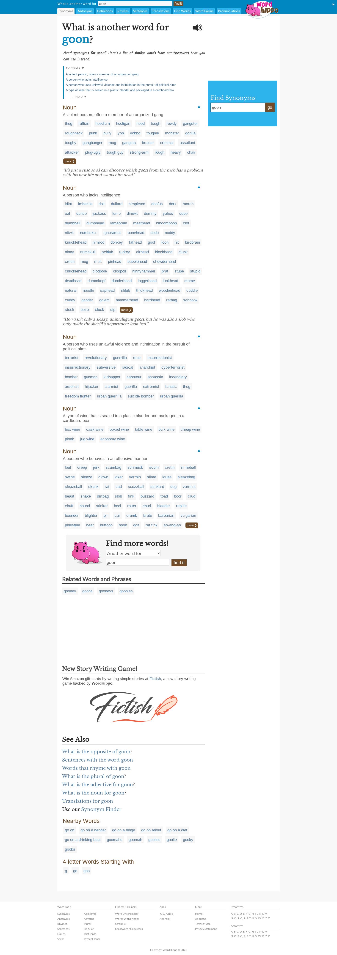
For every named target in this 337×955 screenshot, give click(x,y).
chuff (69, 506)
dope (183, 213)
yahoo (168, 213)
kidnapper (112, 377)
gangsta (129, 143)
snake (85, 496)
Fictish (155, 679)
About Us (200, 918)
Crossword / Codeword (129, 929)
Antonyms (85, 11)
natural (71, 290)
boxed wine (119, 429)
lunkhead (170, 281)
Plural (87, 923)
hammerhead (127, 300)
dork (173, 204)
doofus (157, 204)
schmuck (135, 467)
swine (70, 477)
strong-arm (139, 152)
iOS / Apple (166, 913)
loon (164, 242)
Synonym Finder (101, 809)
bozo (84, 309)
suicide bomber (141, 396)
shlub (125, 290)
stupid (195, 271)
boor (178, 496)
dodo (154, 233)
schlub (107, 252)
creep (82, 467)
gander (87, 300)
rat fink (151, 525)
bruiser (148, 143)
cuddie (192, 290)
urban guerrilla (109, 396)
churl (147, 506)
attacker (72, 152)
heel (117, 506)
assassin (155, 377)
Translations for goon (87, 801)
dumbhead (95, 223)
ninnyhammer (143, 271)
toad (164, 496)
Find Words (182, 11)
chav (191, 152)
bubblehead (137, 261)
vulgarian (188, 515)
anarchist (147, 367)
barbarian (166, 515)
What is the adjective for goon (97, 784)
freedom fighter (78, 396)
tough (155, 123)
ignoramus (113, 233)
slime (151, 477)
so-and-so (172, 525)
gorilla (190, 133)
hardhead (152, 300)
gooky (188, 840)
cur (117, 515)
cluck (99, 309)
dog (173, 486)
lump (116, 213)
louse (166, 477)
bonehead (136, 233)
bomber (71, 377)
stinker (102, 506)
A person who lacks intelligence (87, 79)
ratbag (171, 300)
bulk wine (166, 429)
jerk (96, 467)
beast (69, 496)
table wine (143, 429)
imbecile (85, 204)
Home (198, 913)
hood (140, 123)
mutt (98, 261)
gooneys (106, 591)
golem (104, 300)
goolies (154, 840)
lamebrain (118, 223)
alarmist (111, 386)
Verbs (60, 939)
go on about (151, 830)
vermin (135, 477)
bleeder (163, 506)
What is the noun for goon (93, 793)
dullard (116, 204)
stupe (179, 271)
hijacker (91, 386)
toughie (152, 133)
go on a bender (93, 830)
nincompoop (166, 223)
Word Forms (204, 11)
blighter (91, 515)
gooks (70, 849)
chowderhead (164, 261)
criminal (167, 143)
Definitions (105, 11)
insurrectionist (160, 358)
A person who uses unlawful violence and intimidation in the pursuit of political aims (121, 85)
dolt (102, 204)
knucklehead (75, 242)
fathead (135, 242)
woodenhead (169, 290)
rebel (137, 358)
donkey (116, 242)
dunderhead (122, 281)
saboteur (134, 377)
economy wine (112, 439)
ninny (69, 252)
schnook (190, 300)
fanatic (171, 386)
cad (119, 486)
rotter (131, 506)
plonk (69, 439)
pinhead (114, 261)
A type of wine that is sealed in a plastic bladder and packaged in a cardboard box (120, 90)
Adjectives (90, 913)
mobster (172, 133)
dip (112, 309)
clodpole (100, 271)
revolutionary (96, 358)
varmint (189, 486)
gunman (90, 377)
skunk (93, 486)
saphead (107, 290)
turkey (124, 252)
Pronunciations (229, 11)
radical (127, 367)
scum (154, 467)
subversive (106, 367)
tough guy (115, 152)
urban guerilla (171, 396)
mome (189, 281)
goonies (126, 591)
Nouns (61, 934)
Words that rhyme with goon (96, 768)
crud (191, 496)
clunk (183, 252)
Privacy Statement (206, 929)
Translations (160, 11)
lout (68, 467)
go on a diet (177, 830)
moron (188, 204)
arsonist (72, 386)
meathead (141, 223)
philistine (72, 525)
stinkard (157, 486)
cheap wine (190, 429)
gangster (190, 123)
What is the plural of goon (93, 776)
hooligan (123, 123)
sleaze (86, 477)
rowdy (171, 123)
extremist (151, 386)
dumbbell (72, 223)
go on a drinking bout (83, 840)
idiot (68, 204)
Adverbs (89, 918)
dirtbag (103, 496)
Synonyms (66, 11)
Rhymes (123, 11)
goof (151, 242)
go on (69, 830)
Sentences (140, 11)
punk (93, 133)
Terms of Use (202, 923)
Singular (89, 929)
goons (87, 591)
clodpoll (119, 271)
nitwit (69, 233)
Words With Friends (127, 918)
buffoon (106, 525)
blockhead (163, 252)
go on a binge (123, 830)
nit (177, 242)
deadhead (73, 281)
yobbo (135, 133)
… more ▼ (78, 96)
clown (103, 477)
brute (147, 515)
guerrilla (120, 358)
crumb (131, 515)
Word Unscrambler (126, 913)
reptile (181, 506)
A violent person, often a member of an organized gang (102, 74)
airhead (142, 252)
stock (69, 309)
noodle (88, 290)
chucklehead (75, 271)
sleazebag (186, 477)
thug (68, 123)
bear (90, 525)
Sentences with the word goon (97, 760)
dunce (81, 213)
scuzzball (136, 486)
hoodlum (102, 123)
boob (123, 525)
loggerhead (147, 281)
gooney (70, 591)
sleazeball (73, 486)
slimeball (188, 467)
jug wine (87, 439)
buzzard (147, 496)
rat (107, 486)
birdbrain (192, 242)
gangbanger (92, 143)
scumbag (113, 467)
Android (165, 918)
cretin (70, 261)
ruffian (83, 123)
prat (165, 271)
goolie (172, 840)
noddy (170, 233)
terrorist (71, 358)
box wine (72, 429)
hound (85, 506)
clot (186, 223)
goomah (135, 840)
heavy (176, 152)
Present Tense (92, 939)
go (75, 871)
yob (121, 133)
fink (131, 496)
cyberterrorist (173, 367)
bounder (72, 515)
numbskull (88, 233)
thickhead (144, 290)
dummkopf (96, 281)
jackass (99, 213)
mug (112, 143)
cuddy (70, 300)
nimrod (98, 242)
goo (86, 871)
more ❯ (70, 161)
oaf (67, 213)
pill (106, 515)
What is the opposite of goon (96, 751)
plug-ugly (93, 152)
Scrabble (120, 923)
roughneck (74, 133)
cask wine (94, 429)
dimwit (132, 213)
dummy (150, 213)
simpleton (137, 204)
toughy (70, 143)
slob (118, 496)
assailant (187, 143)
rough (159, 152)
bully (107, 133)
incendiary (178, 377)
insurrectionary (78, 367)
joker (118, 477)
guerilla (130, 386)
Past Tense (90, 934)
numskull (88, 252)
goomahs (114, 840)
